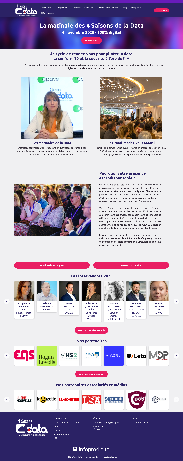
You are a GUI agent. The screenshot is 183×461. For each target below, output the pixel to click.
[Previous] (7, 301)
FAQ (125, 8)
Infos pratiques (137, 8)
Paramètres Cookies (110, 457)
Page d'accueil (61, 418)
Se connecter (48, 13)
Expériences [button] (46, 8)
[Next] (176, 301)
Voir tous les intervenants (91, 330)
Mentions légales (141, 422)
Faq (55, 438)
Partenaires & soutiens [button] (108, 8)
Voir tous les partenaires (92, 374)
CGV (135, 426)
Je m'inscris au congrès (52, 265)
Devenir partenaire (131, 265)
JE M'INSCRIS (161, 10)
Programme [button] (62, 8)
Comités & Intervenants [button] (83, 8)
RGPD (136, 418)
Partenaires (59, 430)
